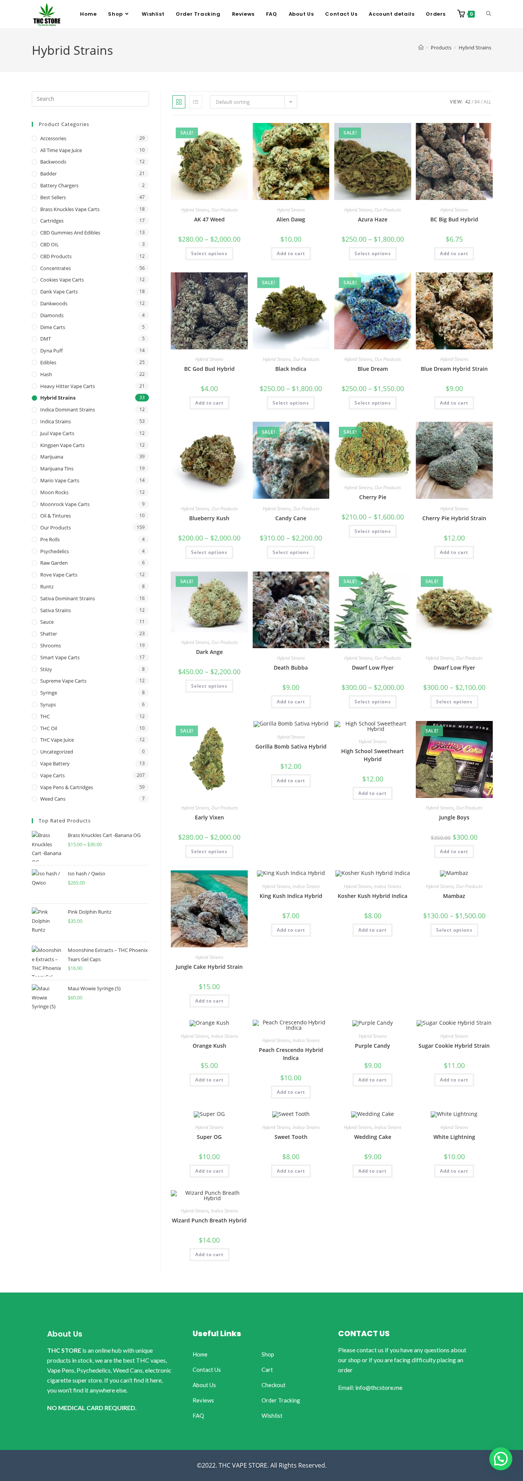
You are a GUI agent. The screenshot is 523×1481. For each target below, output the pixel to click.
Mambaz (454, 895)
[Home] (420, 47)
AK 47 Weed (209, 219)
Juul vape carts (57, 433)
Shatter (48, 633)
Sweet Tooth (291, 1136)
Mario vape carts (59, 480)
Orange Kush (209, 1045)
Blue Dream (373, 368)
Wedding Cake (372, 1136)
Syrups (48, 704)
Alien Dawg (290, 219)
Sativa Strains (55, 610)
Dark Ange (209, 651)
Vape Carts (52, 775)
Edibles (48, 362)
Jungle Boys (454, 817)
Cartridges (52, 220)
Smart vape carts (60, 657)
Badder (48, 173)
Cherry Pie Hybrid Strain (454, 518)
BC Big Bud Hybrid (454, 219)
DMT (45, 338)
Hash (46, 374)
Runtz (47, 586)
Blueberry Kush (209, 518)
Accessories (53, 138)
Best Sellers (53, 197)
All (487, 101)
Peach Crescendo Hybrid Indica (291, 1054)
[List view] (195, 101)
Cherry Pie (372, 497)
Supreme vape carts (63, 680)
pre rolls (50, 539)
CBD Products (56, 256)
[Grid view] (178, 101)
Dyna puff (51, 350)
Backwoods (53, 161)
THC (45, 716)
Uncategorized (56, 751)
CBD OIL (49, 244)
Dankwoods (53, 303)
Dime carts (52, 327)
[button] (500, 1458)
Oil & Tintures (55, 515)
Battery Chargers (59, 185)
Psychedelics (54, 551)
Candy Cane (290, 518)
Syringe (48, 692)
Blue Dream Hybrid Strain (454, 368)
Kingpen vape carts (62, 445)
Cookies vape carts (62, 279)
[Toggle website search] (489, 14)
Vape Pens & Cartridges (66, 787)
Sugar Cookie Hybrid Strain (454, 1045)
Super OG (209, 1136)
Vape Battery (55, 763)
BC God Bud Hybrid (209, 368)
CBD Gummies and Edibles (70, 232)
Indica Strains (306, 886)
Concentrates (55, 268)
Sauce (47, 621)
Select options (209, 253)
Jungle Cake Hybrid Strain (209, 966)
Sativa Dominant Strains (67, 598)
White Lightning (454, 1136)
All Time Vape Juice (61, 150)
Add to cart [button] (291, 253)
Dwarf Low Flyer (373, 667)
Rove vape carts (58, 574)
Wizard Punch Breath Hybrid (209, 1220)
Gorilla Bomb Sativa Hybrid (291, 746)
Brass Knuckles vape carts (70, 209)
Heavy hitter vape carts (67, 386)
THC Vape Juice (57, 739)
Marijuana (51, 456)
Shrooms (50, 645)
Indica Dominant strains (67, 409)
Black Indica (290, 368)
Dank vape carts (59, 291)
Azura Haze (372, 219)
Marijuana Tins (57, 468)
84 (477, 101)
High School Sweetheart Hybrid (372, 755)
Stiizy (46, 669)
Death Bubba (291, 667)
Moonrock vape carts (65, 504)
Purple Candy (372, 1045)
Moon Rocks (54, 492)
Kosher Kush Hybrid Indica (372, 895)
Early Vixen (209, 817)
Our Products (224, 209)
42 (468, 101)
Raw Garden (54, 562)
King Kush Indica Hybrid (291, 895)
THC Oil (48, 728)
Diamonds (52, 315)
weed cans (52, 798)
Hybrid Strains (475, 47)
